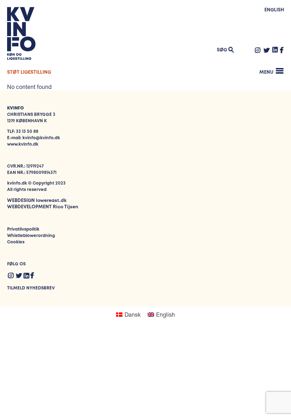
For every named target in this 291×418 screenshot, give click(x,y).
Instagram (257, 49)
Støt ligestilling (29, 72)
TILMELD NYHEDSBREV (31, 288)
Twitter (266, 49)
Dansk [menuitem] (133, 314)
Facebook (282, 49)
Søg (222, 50)
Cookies (15, 242)
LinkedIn (275, 49)
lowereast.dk (51, 201)
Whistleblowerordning (31, 236)
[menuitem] (128, 314)
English (274, 10)
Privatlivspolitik (23, 229)
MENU (266, 72)
